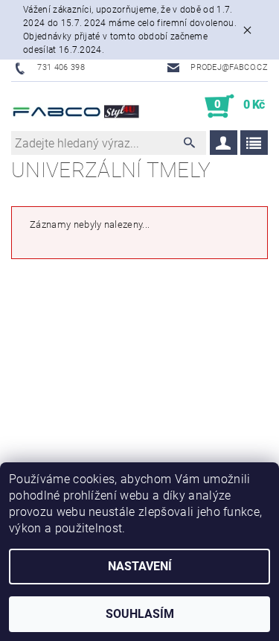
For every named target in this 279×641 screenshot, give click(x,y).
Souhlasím (140, 614)
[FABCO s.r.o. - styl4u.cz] (75, 106)
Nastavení (140, 566)
